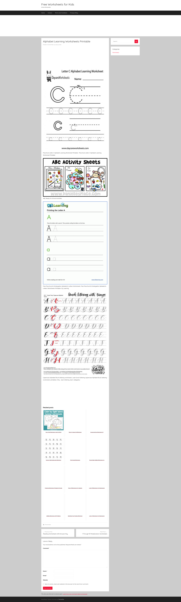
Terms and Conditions (61, 13)
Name (45, 571)
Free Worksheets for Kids (57, 4)
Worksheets (48, 524)
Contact (50, 13)
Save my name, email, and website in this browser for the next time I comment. (66, 584)
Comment (46, 548)
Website (45, 580)
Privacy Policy (74, 13)
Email (45, 575)
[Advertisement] (90, 26)
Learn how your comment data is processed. (75, 594)
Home (43, 13)
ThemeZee (61, 599)
